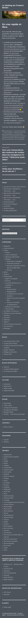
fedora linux (11, 134)
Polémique (7, 328)
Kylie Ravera (7, 386)
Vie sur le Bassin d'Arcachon (12, 324)
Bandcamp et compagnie (14, 261)
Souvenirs (7, 317)
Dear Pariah (7, 403)
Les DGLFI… (7, 206)
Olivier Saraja (8, 388)
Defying (6, 478)
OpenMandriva (8, 79)
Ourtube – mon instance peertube (14, 414)
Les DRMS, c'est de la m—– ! (13, 311)
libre (22, 134)
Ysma (5, 550)
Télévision (7, 320)
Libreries (4, 135)
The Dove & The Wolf (10, 539)
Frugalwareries (11, 291)
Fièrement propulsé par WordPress (15, 615)
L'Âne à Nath (8, 405)
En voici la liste (14, 53)
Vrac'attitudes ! (20, 139)
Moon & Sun (7, 509)
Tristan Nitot (8, 354)
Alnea (5, 459)
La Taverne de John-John (11, 341)
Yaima (6, 548)
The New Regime (9, 543)
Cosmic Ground (8, 470)
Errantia (6, 485)
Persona (6, 524)
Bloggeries (7, 246)
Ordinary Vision (8, 517)
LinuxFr (6, 439)
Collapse (6, 465)
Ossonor (6, 519)
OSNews (6, 442)
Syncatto (6, 530)
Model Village (8, 506)
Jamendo (6, 575)
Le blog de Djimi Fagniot (11, 369)
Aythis (6, 463)
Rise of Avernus (8, 528)
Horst (5, 493)
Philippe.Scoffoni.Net (10, 352)
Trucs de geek (9, 309)
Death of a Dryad (9, 476)
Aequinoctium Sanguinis (11, 457)
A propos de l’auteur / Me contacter (15, 186)
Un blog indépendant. (10, 210)
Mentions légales (9, 208)
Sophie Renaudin (9, 390)
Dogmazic (7, 571)
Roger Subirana (8, 579)
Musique (10, 132)
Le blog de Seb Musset (10, 407)
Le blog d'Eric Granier (10, 343)
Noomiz (9, 270)
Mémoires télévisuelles (12, 257)
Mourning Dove (8, 515)
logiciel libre (17, 135)
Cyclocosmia (7, 472)
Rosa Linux (11, 139)
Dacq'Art (6, 367)
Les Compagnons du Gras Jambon (14, 502)
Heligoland (7, 489)
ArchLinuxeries (11, 289)
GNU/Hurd (17, 134)
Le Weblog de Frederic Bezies (9, 613)
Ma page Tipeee (8, 412)
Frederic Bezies (8, 131)
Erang (5, 480)
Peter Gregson (8, 526)
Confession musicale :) (14, 263)
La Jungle (6, 500)
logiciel (12, 135)
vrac (16, 139)
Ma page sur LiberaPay (11, 410)
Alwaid (6, 461)
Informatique (8, 276)
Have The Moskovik (10, 573)
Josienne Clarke (8, 498)
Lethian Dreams (9, 504)
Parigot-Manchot (9, 350)
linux (8, 135)
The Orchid (7, 545)
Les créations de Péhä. (10, 371)
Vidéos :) (6, 322)
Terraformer (7, 532)
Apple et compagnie (11, 278)
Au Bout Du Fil (8, 568)
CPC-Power (7, 592)
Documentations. (9, 202)
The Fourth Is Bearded (11, 541)
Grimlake (6, 487)
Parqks (6, 522)
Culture (5, 132)
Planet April (7, 607)
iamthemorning (9, 496)
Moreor (6, 513)
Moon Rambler (8, 511)
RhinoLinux (7, 92)
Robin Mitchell (8, 577)
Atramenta (7, 384)
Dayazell (6, 474)
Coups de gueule (9, 248)
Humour (6, 274)
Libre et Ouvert (8, 427)
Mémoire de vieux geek (12, 307)
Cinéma (7, 252)
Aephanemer (8, 454)
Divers (6, 272)
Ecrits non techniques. (11, 204)
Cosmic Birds (8, 467)
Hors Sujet (7, 491)
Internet (7, 281)
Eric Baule (7, 483)
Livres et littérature (11, 255)
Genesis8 (6, 594)
